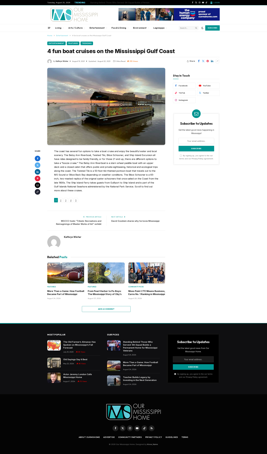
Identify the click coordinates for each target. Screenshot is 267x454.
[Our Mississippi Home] (74, 14)
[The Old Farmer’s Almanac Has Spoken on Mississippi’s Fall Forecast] (54, 345)
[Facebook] (37, 158)
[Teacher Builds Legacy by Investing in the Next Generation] (114, 380)
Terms (184, 437)
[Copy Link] (37, 192)
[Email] (37, 185)
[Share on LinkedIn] (212, 61)
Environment (139, 28)
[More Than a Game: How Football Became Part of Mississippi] (65, 272)
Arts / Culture (75, 28)
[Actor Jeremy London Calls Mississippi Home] (54, 378)
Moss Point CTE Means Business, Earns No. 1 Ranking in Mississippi (146, 293)
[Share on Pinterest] (208, 61)
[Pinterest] (37, 178)
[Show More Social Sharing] (217, 61)
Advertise (109, 437)
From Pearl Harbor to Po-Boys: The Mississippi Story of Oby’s (105, 293)
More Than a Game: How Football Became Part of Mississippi (118, 2)
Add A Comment (106, 309)
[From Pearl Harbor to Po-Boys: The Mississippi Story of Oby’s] (106, 272)
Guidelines (171, 437)
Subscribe (212, 28)
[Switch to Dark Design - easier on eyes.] (202, 28)
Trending (87, 43)
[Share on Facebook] (199, 61)
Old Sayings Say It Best (75, 359)
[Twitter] (37, 165)
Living (58, 28)
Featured (73, 43)
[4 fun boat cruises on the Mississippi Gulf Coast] (106, 106)
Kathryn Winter (62, 61)
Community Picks (136, 287)
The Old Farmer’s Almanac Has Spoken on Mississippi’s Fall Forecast (79, 345)
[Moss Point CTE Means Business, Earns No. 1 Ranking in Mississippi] (146, 272)
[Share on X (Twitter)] (203, 61)
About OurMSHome (89, 437)
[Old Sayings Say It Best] (54, 363)
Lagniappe (159, 28)
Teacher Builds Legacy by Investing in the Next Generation (140, 378)
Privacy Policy (197, 159)
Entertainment (97, 28)
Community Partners (130, 437)
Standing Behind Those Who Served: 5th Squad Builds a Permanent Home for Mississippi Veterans (140, 346)
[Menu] (49, 28)
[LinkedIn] (37, 172)
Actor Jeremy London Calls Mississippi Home (77, 376)
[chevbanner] (169, 20)
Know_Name (152, 444)
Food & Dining (119, 28)
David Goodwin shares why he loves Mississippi (135, 221)
